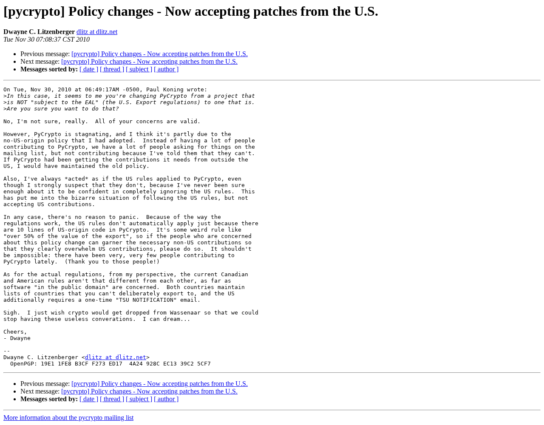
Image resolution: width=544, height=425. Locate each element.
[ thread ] (112, 69)
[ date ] (88, 69)
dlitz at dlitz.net (96, 31)
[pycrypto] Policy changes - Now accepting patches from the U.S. (159, 53)
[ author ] (166, 69)
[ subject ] (139, 69)
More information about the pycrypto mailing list (68, 417)
